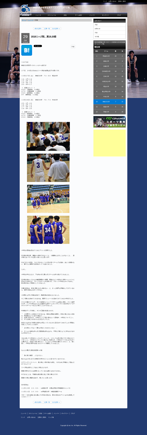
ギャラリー (105, 15)
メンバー (92, 15)
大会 (96, 24)
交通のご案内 (122, 1)
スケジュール (52, 15)
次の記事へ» (56, 28)
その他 (97, 36)
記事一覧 (47, 28)
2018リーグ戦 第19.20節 (43, 36)
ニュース (38, 15)
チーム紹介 (78, 15)
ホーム (24, 20)
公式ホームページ (39, 10)
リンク (105, 1)
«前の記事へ (38, 28)
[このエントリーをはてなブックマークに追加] (26, 55)
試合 (65, 15)
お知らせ (97, 28)
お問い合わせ (112, 1)
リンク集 (51, 417)
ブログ (119, 15)
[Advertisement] (109, 143)
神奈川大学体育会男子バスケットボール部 (51, 8)
